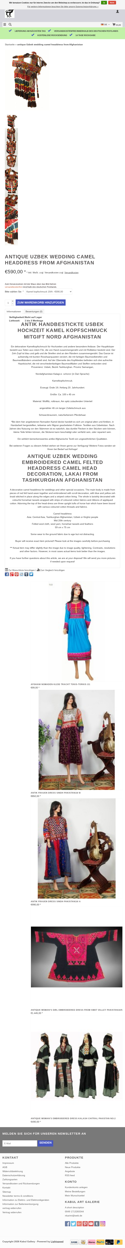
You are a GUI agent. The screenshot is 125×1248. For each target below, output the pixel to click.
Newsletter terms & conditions (17, 1196)
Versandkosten (71, 273)
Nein (112, 3)
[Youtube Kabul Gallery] (91, 1223)
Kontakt (6, 1187)
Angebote (70, 1171)
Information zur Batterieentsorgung (20, 1204)
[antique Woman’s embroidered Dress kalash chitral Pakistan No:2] (76, 1066)
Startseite (10, 44)
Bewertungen (34, 311)
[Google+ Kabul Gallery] (79, 1223)
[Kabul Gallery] (32, 13)
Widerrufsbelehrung (12, 1171)
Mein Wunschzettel (74, 1195)
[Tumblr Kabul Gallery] (96, 1223)
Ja (104, 3)
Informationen (14, 311)
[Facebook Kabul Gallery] (67, 1223)
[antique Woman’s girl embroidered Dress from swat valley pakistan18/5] (76, 957)
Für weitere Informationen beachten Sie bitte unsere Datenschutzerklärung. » (62, 7)
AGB (4, 1167)
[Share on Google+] (12, 574)
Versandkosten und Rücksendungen (21, 1183)
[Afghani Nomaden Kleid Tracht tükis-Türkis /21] (76, 631)
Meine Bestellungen (75, 1191)
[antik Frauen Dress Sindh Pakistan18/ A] (76, 848)
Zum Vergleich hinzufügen (52, 570)
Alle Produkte (72, 1163)
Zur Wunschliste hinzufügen (21, 570)
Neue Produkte (72, 1167)
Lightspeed (57, 1241)
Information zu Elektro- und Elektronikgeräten (25, 1200)
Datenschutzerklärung (13, 1175)
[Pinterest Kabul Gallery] (85, 1223)
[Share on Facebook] (7, 574)
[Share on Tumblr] (26, 574)
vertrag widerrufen (11, 1208)
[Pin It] (17, 574)
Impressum (8, 1163)
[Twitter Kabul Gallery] (73, 1223)
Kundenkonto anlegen (76, 1187)
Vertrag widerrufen (11, 1212)
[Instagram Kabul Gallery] (102, 1223)
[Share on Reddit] (21, 574)
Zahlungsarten (9, 1179)
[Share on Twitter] (31, 574)
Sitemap (6, 1191)
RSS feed (70, 1175)
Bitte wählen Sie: (14, 291)
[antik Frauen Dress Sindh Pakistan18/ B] (76, 740)
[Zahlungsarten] (74, 1242)
